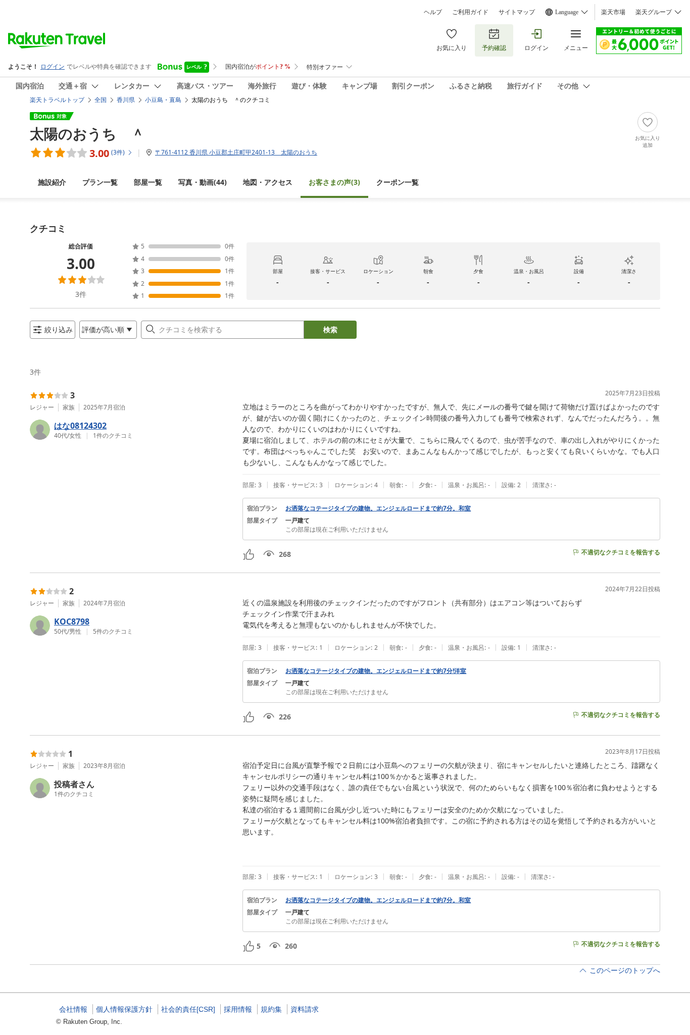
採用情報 (238, 1009)
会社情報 (73, 1009)
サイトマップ (517, 12)
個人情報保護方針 (124, 1009)
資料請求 (304, 1009)
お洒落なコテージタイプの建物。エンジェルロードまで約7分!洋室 (375, 671)
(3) (334, 182)
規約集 (271, 1009)
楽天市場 (613, 12)
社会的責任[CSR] (188, 1009)
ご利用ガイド (470, 12)
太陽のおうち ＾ (87, 133)
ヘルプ (433, 12)
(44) (202, 182)
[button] (132, 430)
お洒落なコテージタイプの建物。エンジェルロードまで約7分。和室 (378, 508)
